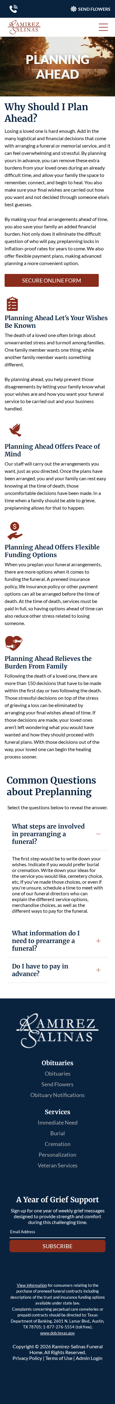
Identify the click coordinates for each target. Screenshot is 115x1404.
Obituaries (58, 1073)
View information (32, 1285)
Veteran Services (58, 1165)
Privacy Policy (27, 1358)
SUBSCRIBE (57, 1246)
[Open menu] (103, 27)
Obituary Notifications (57, 1094)
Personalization (57, 1154)
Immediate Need (58, 1122)
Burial (57, 1133)
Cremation (58, 1143)
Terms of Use (58, 1358)
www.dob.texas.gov (57, 1333)
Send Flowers (57, 1084)
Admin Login (89, 1358)
